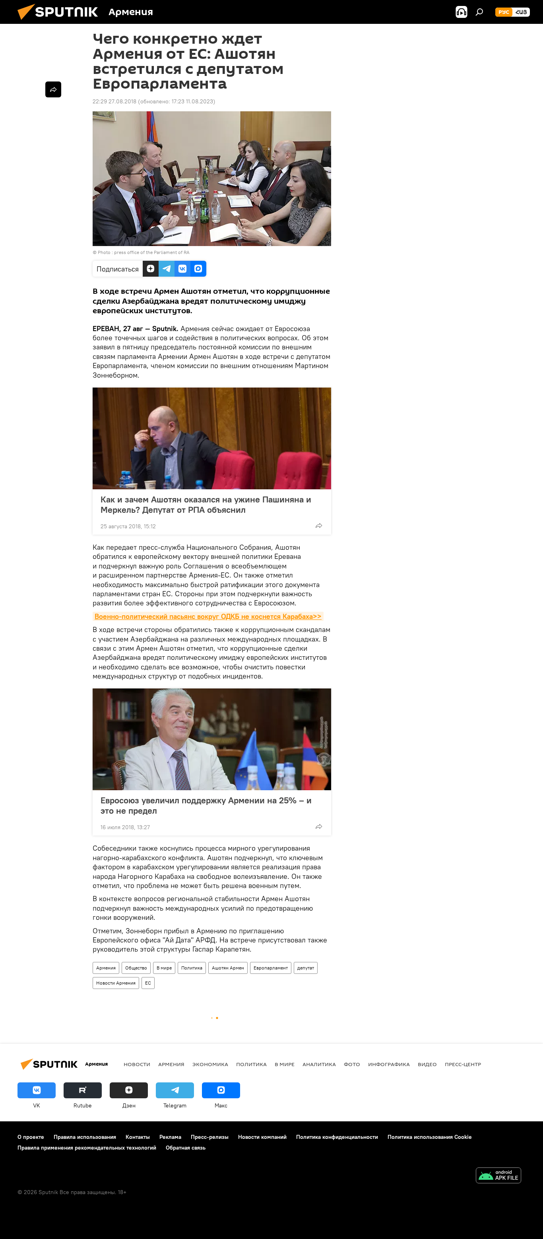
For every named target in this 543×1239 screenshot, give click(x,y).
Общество (136, 968)
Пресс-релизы (210, 1136)
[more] (319, 525)
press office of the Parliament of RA (152, 252)
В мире (164, 968)
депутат (305, 968)
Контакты (138, 1136)
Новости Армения (116, 983)
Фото (352, 1064)
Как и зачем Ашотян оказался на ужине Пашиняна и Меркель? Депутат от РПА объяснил (206, 504)
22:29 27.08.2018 (114, 101)
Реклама (170, 1136)
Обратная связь (186, 1147)
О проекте (30, 1136)
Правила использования (85, 1136)
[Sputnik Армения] (61, 21)
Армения (106, 968)
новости (137, 1064)
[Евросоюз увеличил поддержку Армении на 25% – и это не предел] (212, 739)
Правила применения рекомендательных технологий (86, 1147)
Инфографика (389, 1064)
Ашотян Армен (228, 968)
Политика (191, 968)
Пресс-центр (463, 1064)
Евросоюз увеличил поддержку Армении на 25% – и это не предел (206, 805)
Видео (427, 1064)
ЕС (148, 983)
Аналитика (319, 1064)
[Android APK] (498, 1176)
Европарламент (271, 968)
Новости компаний (262, 1136)
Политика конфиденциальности (337, 1136)
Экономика (210, 1064)
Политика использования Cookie (430, 1136)
